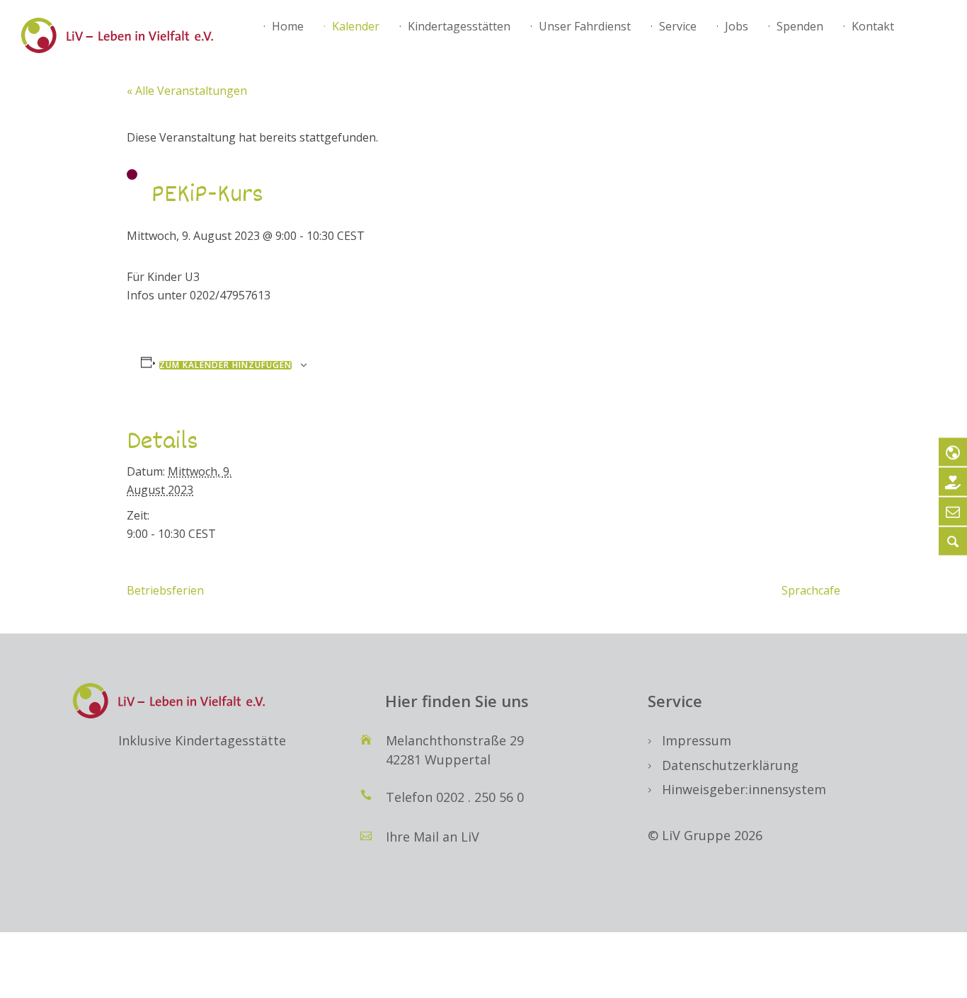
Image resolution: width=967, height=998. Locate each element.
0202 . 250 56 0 (480, 796)
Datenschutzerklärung (730, 765)
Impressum (696, 740)
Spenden (800, 26)
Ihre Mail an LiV (432, 836)
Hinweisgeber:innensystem (744, 789)
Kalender (355, 26)
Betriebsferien (165, 590)
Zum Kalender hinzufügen (225, 365)
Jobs (736, 26)
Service (678, 26)
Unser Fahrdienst (585, 26)
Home (288, 26)
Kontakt (873, 26)
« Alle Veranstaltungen (187, 90)
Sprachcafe (811, 590)
